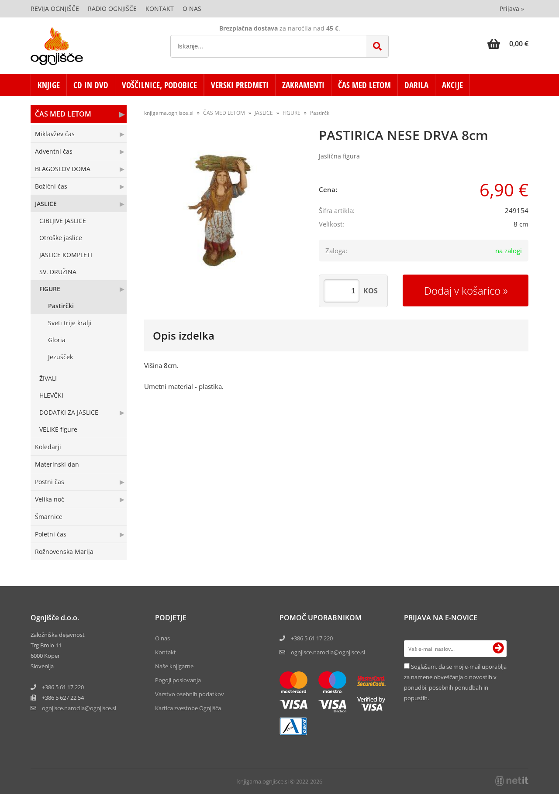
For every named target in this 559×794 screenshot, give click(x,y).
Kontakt (159, 8)
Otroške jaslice (60, 238)
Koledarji (48, 447)
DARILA (416, 85)
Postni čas (49, 482)
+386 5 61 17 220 (63, 687)
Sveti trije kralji (70, 323)
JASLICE (46, 203)
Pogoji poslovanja (178, 680)
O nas (192, 8)
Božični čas (51, 186)
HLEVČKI (51, 395)
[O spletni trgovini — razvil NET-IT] (511, 781)
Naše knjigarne (174, 666)
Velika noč (49, 499)
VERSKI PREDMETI (240, 85)
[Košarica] (507, 43)
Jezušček (60, 357)
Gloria (57, 340)
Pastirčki (61, 306)
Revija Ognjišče (55, 8)
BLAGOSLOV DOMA (62, 169)
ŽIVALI (48, 378)
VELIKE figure (58, 429)
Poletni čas (50, 534)
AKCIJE (452, 85)
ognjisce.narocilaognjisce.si (79, 708)
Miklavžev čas (55, 134)
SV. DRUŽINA (57, 272)
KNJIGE (49, 85)
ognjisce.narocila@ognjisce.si (328, 652)
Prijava (512, 8)
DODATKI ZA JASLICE (68, 412)
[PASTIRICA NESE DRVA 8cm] (222, 212)
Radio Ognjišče (112, 8)
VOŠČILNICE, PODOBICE (159, 85)
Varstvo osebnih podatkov (189, 694)
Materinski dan (57, 464)
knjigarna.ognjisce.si (168, 113)
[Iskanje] (377, 46)
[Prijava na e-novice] (498, 648)
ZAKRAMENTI (303, 85)
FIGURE (49, 289)
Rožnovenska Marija (64, 551)
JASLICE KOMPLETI (65, 255)
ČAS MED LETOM (364, 85)
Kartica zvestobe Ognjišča (188, 708)
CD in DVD (90, 85)
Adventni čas (53, 151)
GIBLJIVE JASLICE (62, 221)
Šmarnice (48, 516)
